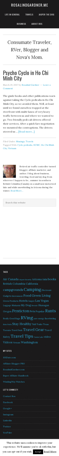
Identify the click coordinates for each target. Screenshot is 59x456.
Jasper (31, 301)
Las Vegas (42, 300)
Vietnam (12, 148)
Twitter (7, 426)
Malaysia (16, 305)
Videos (7, 342)
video (47, 336)
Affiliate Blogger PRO (14, 363)
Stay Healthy (21, 324)
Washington (29, 342)
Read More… (17, 190)
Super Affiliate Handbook (15, 375)
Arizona (37, 279)
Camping (32, 289)
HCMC (36, 145)
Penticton (20, 310)
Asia (44, 279)
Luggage (7, 305)
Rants (50, 310)
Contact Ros (9, 396)
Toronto (7, 330)
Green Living (41, 295)
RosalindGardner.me (29, 5)
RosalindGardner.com (14, 369)
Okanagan (43, 305)
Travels (29, 141)
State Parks (7, 324)
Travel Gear (33, 329)
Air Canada (11, 279)
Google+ (7, 408)
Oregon (7, 311)
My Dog (26, 305)
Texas (46, 324)
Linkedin (7, 420)
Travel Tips (22, 336)
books (52, 279)
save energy (39, 318)
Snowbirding (50, 318)
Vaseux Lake (38, 337)
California (32, 283)
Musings (20, 141)
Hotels (23, 300)
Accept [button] (38, 452)
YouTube (7, 432)
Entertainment (17, 296)
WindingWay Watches (14, 381)
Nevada (34, 305)
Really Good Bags (11, 318)
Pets (32, 311)
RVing (27, 317)
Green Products (10, 301)
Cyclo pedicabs (24, 145)
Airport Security (25, 280)
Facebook (8, 402)
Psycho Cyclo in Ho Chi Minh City (25, 75)
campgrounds (13, 290)
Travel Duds (17, 330)
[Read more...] (26, 131)
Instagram (8, 414)
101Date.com (9, 357)
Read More (50, 451)
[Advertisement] (22, 232)
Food (27, 295)
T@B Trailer (37, 324)
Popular (40, 311)
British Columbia (14, 283)
